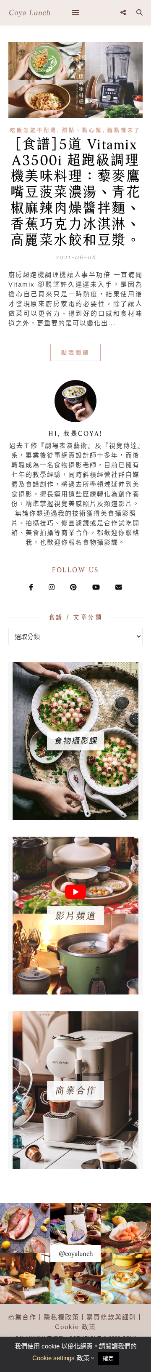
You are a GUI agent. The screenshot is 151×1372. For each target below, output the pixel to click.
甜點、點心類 (82, 130)
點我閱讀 (75, 352)
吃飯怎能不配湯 (33, 130)
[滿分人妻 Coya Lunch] (29, 12)
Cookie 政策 (75, 1326)
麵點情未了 (124, 130)
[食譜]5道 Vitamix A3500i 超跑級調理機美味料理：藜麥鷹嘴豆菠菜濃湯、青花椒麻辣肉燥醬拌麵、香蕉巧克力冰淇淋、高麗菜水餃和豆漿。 (75, 192)
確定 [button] (108, 1358)
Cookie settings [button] (53, 1357)
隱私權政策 (61, 1317)
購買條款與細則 (111, 1317)
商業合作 (22, 1317)
